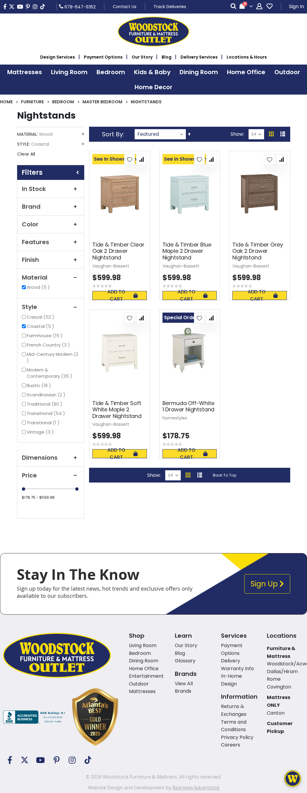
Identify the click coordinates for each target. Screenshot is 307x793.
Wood (39, 287)
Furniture (32, 102)
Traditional (45, 404)
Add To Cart (116, 295)
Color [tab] (30, 224)
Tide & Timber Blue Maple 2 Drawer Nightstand (186, 251)
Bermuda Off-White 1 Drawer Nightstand (188, 406)
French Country (49, 345)
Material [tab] (34, 277)
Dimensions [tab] (40, 457)
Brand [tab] (31, 206)
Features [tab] (35, 242)
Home (6, 102)
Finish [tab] (30, 260)
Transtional (44, 422)
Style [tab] (29, 307)
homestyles (174, 418)
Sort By (112, 134)
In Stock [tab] (34, 189)
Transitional (47, 413)
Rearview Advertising (195, 787)
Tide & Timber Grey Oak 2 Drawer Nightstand (257, 251)
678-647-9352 (79, 6)
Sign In (296, 6)
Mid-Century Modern (52, 357)
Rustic (39, 385)
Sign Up (265, 584)
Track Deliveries (170, 7)
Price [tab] (29, 475)
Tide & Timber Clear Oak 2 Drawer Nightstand (118, 251)
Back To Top (225, 475)
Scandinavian (47, 395)
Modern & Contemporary (53, 373)
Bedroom (63, 102)
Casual (41, 317)
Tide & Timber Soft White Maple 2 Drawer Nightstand (117, 409)
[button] (129, 159)
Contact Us (124, 7)
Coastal (41, 326)
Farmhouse (45, 335)
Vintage (41, 432)
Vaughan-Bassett (110, 266)
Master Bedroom (102, 102)
